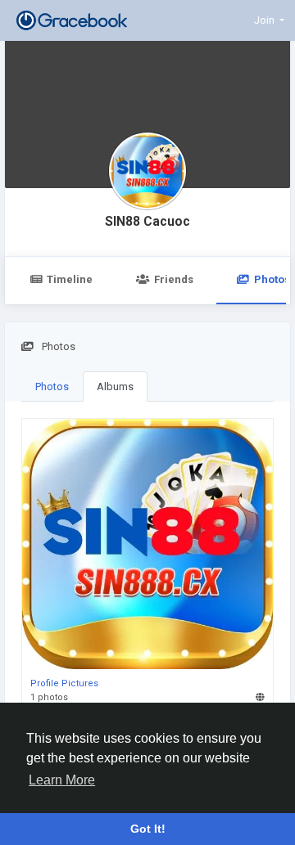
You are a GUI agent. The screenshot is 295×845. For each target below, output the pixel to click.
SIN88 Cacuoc (147, 221)
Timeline (70, 279)
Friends (173, 279)
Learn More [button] (62, 780)
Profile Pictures (64, 683)
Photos (52, 386)
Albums (115, 386)
